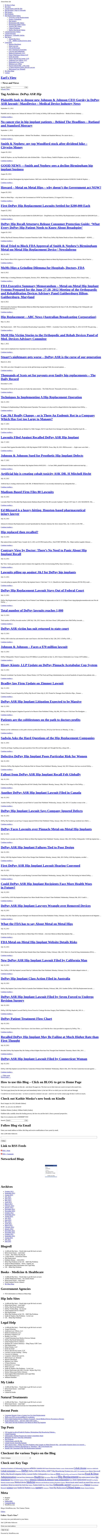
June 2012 (8, 1220)
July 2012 (8, 1218)
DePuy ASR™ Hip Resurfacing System (55, 1471)
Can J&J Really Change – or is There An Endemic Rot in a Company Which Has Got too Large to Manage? (48, 417)
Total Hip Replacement (57, 1488)
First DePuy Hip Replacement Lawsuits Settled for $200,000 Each (45, 205)
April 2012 (8, 1223)
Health (37, 1477)
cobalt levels (95, 1468)
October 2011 (9, 1234)
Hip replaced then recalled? (19, 532)
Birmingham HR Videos (16, 23)
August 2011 (9, 1238)
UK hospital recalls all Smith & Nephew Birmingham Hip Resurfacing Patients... (30, 1432)
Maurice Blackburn (15, 44)
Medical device (20, 1482)
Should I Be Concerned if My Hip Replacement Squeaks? (23, 1448)
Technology (46, 1488)
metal (77, 1482)
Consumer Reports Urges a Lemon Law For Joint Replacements (25, 1415)
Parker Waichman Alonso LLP (18, 55)
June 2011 (8, 1241)
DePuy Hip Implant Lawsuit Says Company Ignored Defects (42, 811)
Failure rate (52, 1474)
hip (42, 1477)
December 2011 (10, 1231)
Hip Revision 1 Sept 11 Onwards (15, 10)
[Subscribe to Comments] (1, 1154)
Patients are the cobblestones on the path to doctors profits (40, 720)
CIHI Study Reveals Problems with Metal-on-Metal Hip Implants (25, 1422)
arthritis (32, 1468)
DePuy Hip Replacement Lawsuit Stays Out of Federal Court (42, 590)
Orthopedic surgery (62, 1484)
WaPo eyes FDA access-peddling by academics (20, 1417)
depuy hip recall (94, 1471)
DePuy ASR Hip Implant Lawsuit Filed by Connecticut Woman (44, 1059)
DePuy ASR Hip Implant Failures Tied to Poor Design (37, 847)
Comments (10, 1503)
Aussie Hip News (14, 39)
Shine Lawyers (13, 46)
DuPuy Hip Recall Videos (17, 30)
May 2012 (8, 1222)
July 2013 (8, 1197)
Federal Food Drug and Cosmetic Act (68, 1474)
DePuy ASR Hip (35, 1471)
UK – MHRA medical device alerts (20, 41)
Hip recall (54, 1477)
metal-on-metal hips (86, 1482)
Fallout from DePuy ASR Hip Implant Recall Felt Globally (41, 774)
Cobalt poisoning (8, 1471)
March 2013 (8, 1204)
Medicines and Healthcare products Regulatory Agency (50, 1482)
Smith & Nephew (24, 1488)
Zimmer (82, 1488)
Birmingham (52, 1468)
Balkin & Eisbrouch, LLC (17, 53)
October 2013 (9, 1191)
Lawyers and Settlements (17, 51)
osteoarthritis (75, 1485)
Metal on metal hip (15, 1485)
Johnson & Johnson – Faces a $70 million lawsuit (34, 647)
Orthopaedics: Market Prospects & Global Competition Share (24, 1436)
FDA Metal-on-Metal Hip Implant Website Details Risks (39, 942)
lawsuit (89, 1480)
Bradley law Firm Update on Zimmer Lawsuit (32, 683)
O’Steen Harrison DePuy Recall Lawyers (22, 67)
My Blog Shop (9, 71)
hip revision (15, 1480)
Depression (18, 1471)
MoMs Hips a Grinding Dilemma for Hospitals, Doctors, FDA (42, 267)
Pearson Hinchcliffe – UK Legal (19, 66)
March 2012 (8, 1225)
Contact (7, 73)
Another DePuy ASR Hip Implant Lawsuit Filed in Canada (41, 792)
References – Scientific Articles (14, 35)
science (10, 1487)
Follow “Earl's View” (9, 1515)
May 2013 (8, 1200)
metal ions (96, 1482)
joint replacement (61, 1480)
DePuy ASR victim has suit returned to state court (35, 628)
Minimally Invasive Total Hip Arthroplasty (18, 1437)
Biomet (47, 1468)
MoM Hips (25, 1485)
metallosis (4, 1485)
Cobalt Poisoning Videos (12, 32)
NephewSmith (37, 1485)
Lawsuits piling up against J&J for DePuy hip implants (38, 572)
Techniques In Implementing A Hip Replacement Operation (41, 397)
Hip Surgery (9, 12)
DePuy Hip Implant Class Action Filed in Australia (35, 978)
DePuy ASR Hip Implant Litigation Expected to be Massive (41, 701)
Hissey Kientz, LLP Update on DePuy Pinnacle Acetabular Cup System (49, 665)
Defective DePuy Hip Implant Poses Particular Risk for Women (44, 756)
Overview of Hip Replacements (19, 17)
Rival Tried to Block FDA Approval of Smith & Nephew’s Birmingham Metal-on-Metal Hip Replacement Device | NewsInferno (49, 247)
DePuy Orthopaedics (40, 1474)
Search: (3, 87)
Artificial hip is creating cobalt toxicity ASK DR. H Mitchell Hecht (46, 473)
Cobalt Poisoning (10, 33)
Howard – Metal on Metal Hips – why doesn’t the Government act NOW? (51, 187)
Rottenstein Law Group (16, 62)
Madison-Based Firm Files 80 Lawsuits (27, 492)
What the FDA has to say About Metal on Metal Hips (37, 924)
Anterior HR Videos (15, 26)
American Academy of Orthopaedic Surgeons (15, 1468)
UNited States (73, 1487)
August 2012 (9, 1216)
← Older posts (5, 1075)
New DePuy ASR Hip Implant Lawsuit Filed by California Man (44, 960)
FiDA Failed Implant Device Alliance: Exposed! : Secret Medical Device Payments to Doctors (34, 1419)
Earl (49, 1474)
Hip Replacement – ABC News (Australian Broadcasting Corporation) (48, 317)
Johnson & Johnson (45, 1479)
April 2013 (8, 1202)
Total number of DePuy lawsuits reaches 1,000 (32, 610)
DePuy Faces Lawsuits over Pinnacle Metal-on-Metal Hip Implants (46, 829)
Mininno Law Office (15, 64)
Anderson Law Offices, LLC (18, 60)
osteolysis (82, 1485)
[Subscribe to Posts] (1, 1150)
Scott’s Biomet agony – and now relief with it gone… (21, 1421)
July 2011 (8, 1239)
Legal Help (8, 42)
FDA (58, 1474)
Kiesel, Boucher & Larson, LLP (19, 58)
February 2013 (9, 1206)
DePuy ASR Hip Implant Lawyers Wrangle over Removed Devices (46, 905)
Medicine (30, 1482)
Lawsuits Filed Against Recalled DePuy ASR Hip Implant (40, 437)
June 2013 (8, 1198)
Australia (39, 1468)
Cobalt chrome (80, 1468)
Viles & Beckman (14, 48)
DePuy (24, 1470)
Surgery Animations (15, 19)
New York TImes (47, 1485)
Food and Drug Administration (25, 1477)
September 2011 (10, 1236)
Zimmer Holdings (89, 1488)
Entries (8, 1501)
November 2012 (10, 1211)
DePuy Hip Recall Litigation (11, 1474)
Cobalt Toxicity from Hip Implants (15, 1443)
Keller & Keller (14, 57)
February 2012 (9, 1227)
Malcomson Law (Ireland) (17, 69)
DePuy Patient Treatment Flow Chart (26, 1018)
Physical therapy (94, 1485)
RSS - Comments (8, 1154)
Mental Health (70, 1482)
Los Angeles (95, 1480)
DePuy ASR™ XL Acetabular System (79, 1471)
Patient (87, 1485)
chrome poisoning (69, 1468)
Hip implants (47, 1477)
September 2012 (10, 1214)
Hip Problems (9, 14)
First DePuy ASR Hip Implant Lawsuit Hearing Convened (40, 865)
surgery (39, 1487)
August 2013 (9, 1195)
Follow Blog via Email (16, 1125)
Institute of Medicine (24, 1479)
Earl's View (8, 77)
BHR (43, 1468)
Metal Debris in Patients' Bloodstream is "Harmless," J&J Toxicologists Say (28, 1446)
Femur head (81, 1474)
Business (58, 1468)
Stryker (33, 1488)
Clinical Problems (14, 28)
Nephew (31, 1485)
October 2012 (9, 1213)
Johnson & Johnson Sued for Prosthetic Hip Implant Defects (42, 455)
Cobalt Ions (89, 1468)
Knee (71, 1480)
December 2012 (10, 1209)
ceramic (63, 1468)
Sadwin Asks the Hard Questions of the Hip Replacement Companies (48, 738)
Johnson (33, 1480)
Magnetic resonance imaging (7, 1482)
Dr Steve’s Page (10, 5)
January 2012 (9, 1229)
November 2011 (10, 1232)
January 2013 (9, 1207)
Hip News (8, 37)
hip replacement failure (87, 1477)
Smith (15, 1488)
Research (3, 1488)
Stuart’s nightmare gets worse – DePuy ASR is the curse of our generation (51, 357)
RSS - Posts (6, 1150)
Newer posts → (6, 1077)
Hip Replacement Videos (13, 16)
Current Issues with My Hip (13, 8)
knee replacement (79, 1480)
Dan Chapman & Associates (17, 49)
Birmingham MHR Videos (17, 24)
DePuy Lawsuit (27, 1474)
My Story (8, 7)
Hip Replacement (68, 1476)
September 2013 (10, 1193)
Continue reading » (7, 117)
